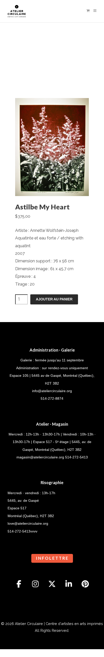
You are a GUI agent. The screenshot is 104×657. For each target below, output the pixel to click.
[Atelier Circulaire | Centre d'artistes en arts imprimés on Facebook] (19, 584)
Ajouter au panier (54, 299)
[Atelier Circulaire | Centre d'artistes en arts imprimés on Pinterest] (85, 584)
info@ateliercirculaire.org (52, 391)
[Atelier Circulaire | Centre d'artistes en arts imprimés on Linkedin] (68, 584)
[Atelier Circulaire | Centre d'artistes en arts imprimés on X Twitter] (52, 584)
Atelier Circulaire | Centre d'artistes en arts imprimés (59, 623)
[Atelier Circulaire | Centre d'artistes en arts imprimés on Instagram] (35, 584)
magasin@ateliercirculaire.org (40, 457)
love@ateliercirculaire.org (28, 523)
